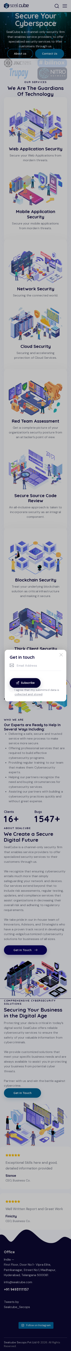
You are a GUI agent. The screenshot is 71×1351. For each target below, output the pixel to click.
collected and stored (28, 694)
